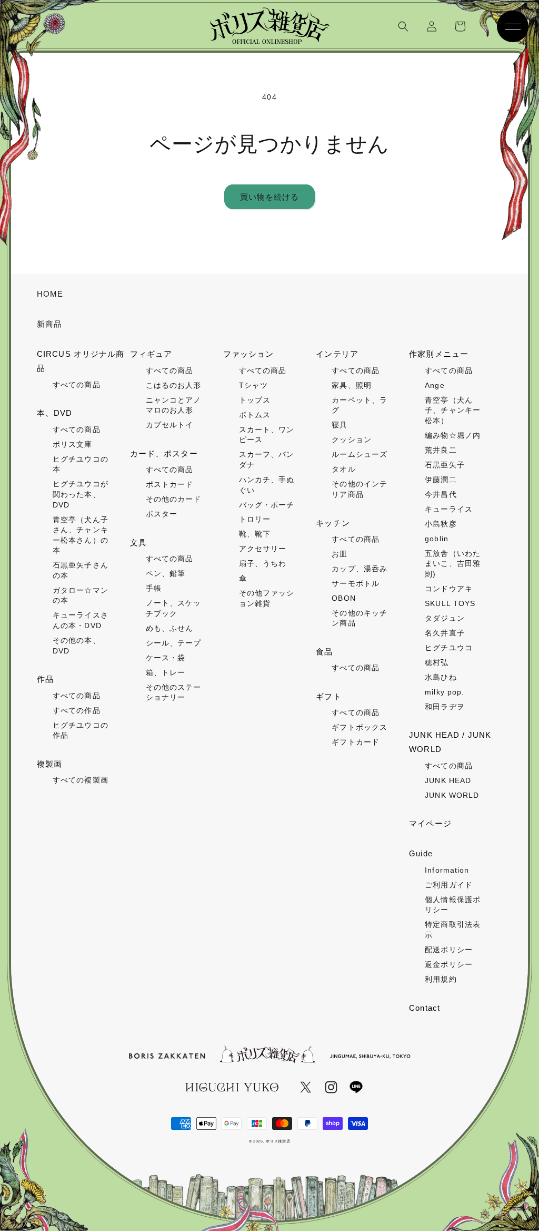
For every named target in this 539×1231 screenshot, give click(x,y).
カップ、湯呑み (359, 568)
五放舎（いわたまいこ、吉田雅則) (453, 563)
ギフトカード (356, 742)
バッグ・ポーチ (267, 505)
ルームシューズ (359, 454)
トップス (255, 400)
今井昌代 (440, 494)
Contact (424, 1007)
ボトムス (255, 415)
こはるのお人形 (174, 385)
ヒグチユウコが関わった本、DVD (80, 494)
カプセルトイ (170, 425)
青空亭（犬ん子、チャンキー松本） (453, 410)
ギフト (328, 696)
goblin (436, 538)
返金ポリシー (449, 964)
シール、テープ (174, 643)
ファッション (248, 353)
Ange (434, 385)
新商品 (49, 323)
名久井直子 (445, 633)
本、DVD (55, 412)
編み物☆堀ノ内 (453, 435)
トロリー (255, 519)
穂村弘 (436, 662)
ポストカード (170, 484)
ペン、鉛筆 (166, 573)
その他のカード (174, 499)
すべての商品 (77, 384)
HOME (50, 293)
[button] (403, 26)
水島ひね (440, 677)
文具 (138, 542)
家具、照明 (352, 385)
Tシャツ (253, 385)
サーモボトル (356, 583)
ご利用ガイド (449, 885)
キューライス (449, 509)
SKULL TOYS (450, 603)
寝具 (339, 425)
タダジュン (445, 618)
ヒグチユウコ (449, 647)
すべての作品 (77, 710)
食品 (324, 651)
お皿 (339, 554)
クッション (352, 439)
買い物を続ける (269, 196)
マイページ (430, 823)
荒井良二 (440, 450)
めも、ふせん (170, 628)
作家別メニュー (438, 353)
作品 (45, 679)
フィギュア (151, 353)
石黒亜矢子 (445, 465)
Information (447, 870)
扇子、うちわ (263, 563)
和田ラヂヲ (445, 706)
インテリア (337, 353)
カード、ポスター (164, 453)
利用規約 (440, 979)
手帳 (154, 588)
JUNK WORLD (452, 795)
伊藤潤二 (440, 479)
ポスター (161, 514)
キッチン (333, 523)
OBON (343, 598)
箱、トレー (166, 672)
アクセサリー (263, 548)
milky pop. (444, 692)
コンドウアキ (449, 588)
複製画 (49, 763)
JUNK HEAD (448, 780)
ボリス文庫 (73, 444)
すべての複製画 (80, 780)
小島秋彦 (440, 524)
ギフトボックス (359, 727)
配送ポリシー (449, 949)
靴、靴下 (255, 534)
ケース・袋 (166, 657)
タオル (343, 469)
